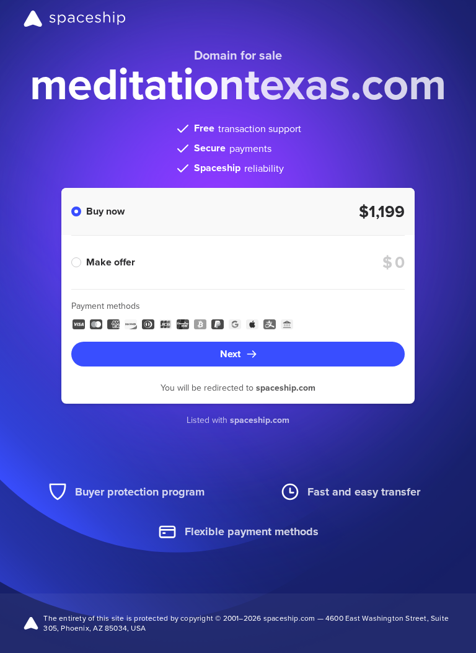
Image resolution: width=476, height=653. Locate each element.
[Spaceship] (75, 18)
